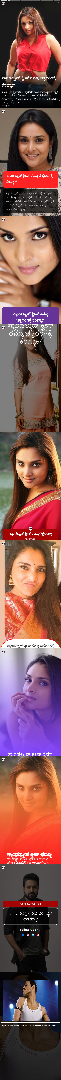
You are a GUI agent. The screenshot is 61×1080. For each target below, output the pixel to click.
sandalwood (30, 904)
